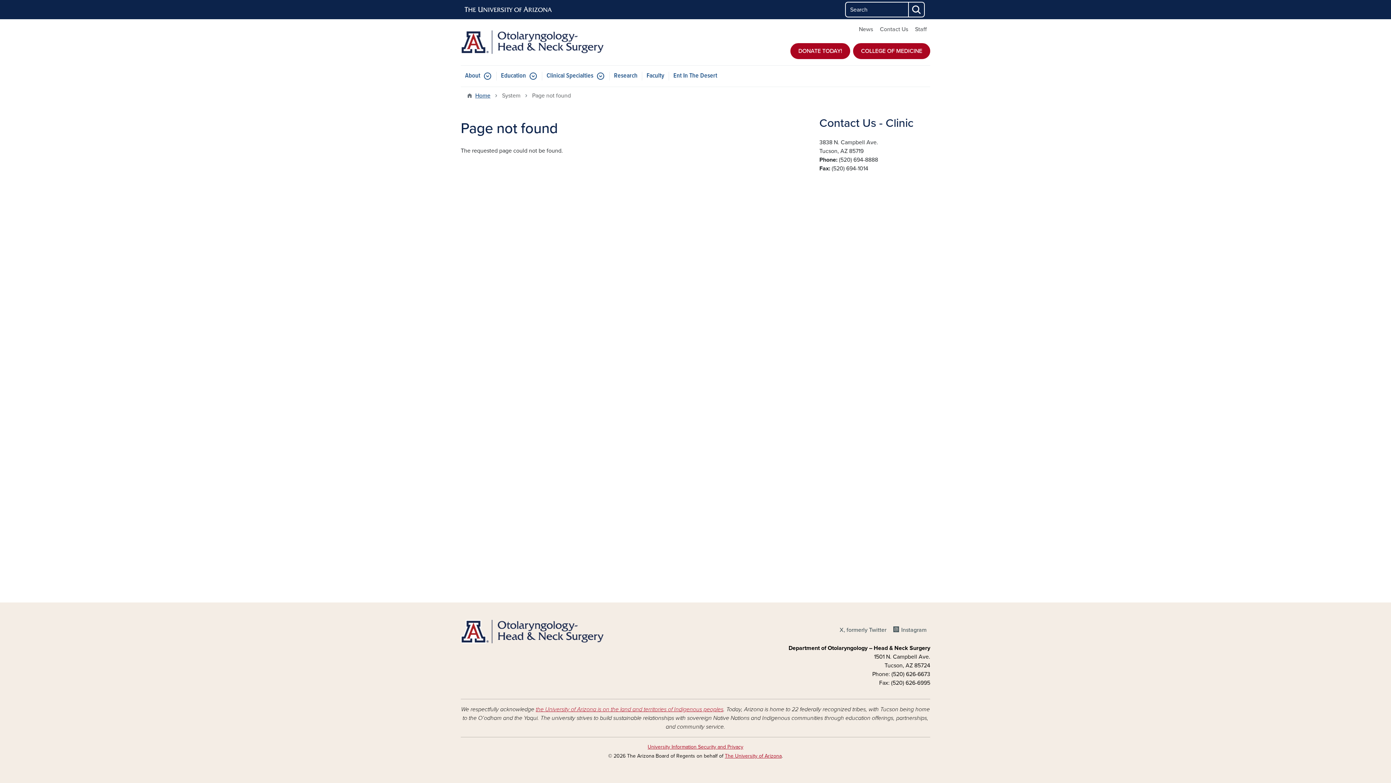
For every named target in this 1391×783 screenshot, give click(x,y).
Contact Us (894, 29)
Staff (921, 29)
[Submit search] (917, 9)
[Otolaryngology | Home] (536, 42)
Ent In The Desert (695, 76)
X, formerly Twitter (863, 630)
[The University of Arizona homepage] (508, 10)
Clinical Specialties (570, 76)
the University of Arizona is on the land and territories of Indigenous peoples (629, 709)
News (866, 29)
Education (513, 76)
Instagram (914, 630)
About (472, 76)
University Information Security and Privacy (695, 747)
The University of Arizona (753, 756)
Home (482, 95)
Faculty (655, 76)
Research (626, 76)
